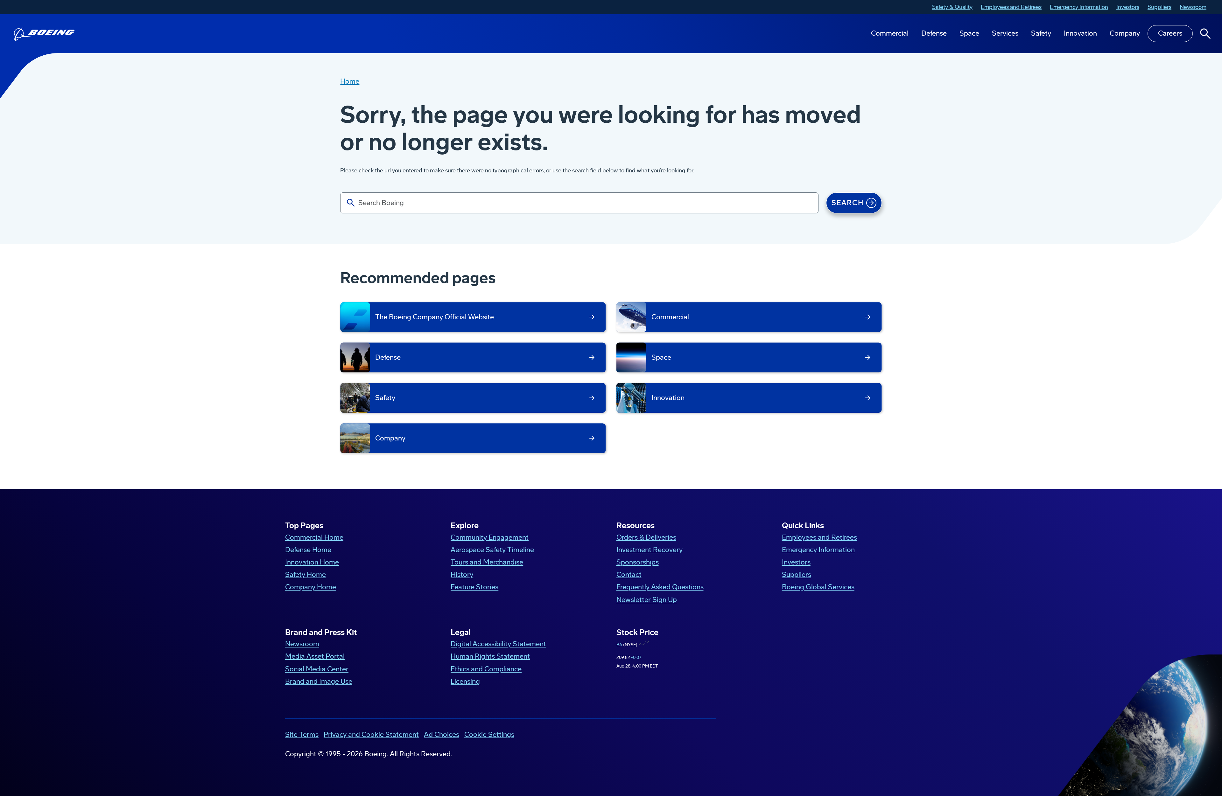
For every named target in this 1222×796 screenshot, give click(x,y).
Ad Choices (441, 734)
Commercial (890, 33)
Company (1125, 33)
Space (969, 33)
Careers (1170, 33)
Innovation (1080, 33)
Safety (1041, 33)
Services (1005, 33)
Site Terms (302, 734)
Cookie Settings (489, 734)
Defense (934, 33)
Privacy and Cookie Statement (371, 734)
